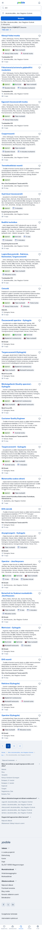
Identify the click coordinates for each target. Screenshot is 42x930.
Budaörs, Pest (6, 794)
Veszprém (4, 775)
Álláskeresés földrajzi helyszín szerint (13, 823)
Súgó (3, 862)
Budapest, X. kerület (8, 783)
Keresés (21, 18)
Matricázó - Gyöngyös (11, 628)
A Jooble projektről (8, 852)
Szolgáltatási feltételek (9, 914)
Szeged (4, 788)
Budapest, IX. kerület (8, 780)
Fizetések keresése (8, 888)
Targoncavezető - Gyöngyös (14, 447)
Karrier (4, 858)
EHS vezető (6, 659)
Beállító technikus (9, 222)
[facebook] (3, 905)
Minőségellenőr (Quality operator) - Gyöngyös (17, 385)
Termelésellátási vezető (12, 166)
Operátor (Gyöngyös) (11, 715)
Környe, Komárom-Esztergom (10, 777)
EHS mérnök (7, 509)
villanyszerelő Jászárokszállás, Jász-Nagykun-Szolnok (18, 807)
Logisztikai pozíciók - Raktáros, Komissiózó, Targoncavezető (15, 255)
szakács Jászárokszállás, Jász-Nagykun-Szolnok (17, 804)
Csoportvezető (8, 134)
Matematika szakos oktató (13, 479)
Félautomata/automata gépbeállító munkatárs (17, 68)
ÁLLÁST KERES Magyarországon (13, 865)
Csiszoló (5, 288)
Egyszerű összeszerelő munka (15, 102)
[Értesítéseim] (39, 2)
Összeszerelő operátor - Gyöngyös (16, 320)
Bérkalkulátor (6, 898)
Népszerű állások (7, 820)
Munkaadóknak (7, 876)
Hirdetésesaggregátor (9, 873)
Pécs (3, 772)
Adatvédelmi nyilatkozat (10, 918)
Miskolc (4, 769)
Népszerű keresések (8, 760)
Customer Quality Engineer (13, 418)
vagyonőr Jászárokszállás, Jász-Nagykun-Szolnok (17, 802)
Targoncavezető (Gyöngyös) (14, 352)
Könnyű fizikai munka (11, 36)
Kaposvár (4, 786)
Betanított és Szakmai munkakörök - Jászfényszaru (17, 594)
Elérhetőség (6, 855)
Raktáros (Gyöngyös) (11, 683)
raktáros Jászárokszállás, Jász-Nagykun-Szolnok (17, 813)
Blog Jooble (6, 891)
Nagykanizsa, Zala (7, 791)
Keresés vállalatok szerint (10, 894)
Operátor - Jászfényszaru (13, 561)
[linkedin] (13, 905)
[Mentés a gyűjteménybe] (39, 36)
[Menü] (3, 3)
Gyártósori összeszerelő (12, 194)
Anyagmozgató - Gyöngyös (13, 533)
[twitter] (8, 905)
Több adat (5, 30)
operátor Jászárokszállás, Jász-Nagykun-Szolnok (17, 810)
